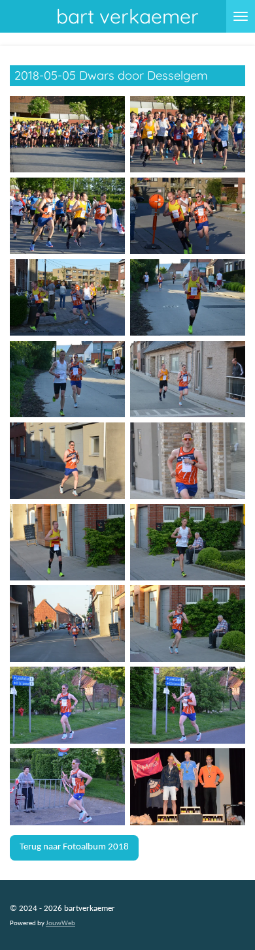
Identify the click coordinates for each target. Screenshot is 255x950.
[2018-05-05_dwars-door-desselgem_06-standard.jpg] (188, 297)
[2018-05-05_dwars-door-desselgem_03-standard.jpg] (67, 216)
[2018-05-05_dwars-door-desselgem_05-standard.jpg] (67, 297)
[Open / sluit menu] (240, 16)
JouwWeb (60, 923)
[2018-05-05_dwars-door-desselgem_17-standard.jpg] (67, 787)
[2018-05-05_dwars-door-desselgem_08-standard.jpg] (188, 379)
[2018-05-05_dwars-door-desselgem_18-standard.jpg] (188, 787)
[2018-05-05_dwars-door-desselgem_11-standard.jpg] (67, 542)
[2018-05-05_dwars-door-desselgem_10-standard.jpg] (188, 460)
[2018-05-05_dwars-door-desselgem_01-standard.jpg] (67, 134)
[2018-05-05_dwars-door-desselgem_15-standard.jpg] (67, 705)
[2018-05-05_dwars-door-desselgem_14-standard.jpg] (188, 624)
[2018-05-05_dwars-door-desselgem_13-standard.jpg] (67, 624)
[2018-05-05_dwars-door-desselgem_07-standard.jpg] (67, 379)
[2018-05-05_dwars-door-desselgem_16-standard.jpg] (188, 705)
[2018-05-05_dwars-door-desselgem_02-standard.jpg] (188, 134)
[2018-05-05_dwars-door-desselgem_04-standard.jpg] (188, 216)
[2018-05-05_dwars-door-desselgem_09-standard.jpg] (67, 460)
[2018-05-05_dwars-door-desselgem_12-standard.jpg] (188, 542)
